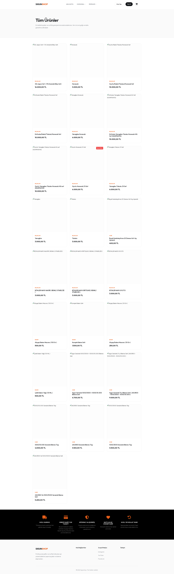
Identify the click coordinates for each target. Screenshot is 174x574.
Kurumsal (81, 4)
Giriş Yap (118, 4)
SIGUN (42, 4)
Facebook (101, 559)
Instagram (101, 552)
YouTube (100, 555)
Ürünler (92, 4)
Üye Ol (129, 4)
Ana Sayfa (69, 4)
